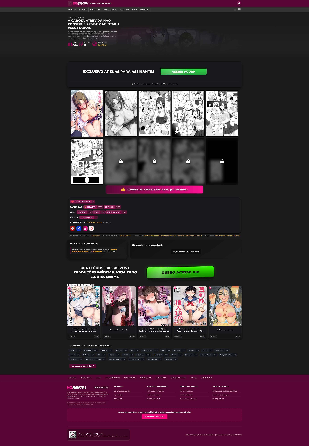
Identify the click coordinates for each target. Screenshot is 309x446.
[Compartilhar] (78, 228)
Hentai (93, 3)
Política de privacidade (155, 391)
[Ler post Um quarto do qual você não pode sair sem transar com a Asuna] (83, 306)
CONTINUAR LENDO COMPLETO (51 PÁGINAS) (157, 189)
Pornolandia (86, 378)
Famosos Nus (161, 378)
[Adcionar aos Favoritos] (91, 228)
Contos (100, 3)
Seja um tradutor (186, 391)
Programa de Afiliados (188, 398)
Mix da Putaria (130, 378)
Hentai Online (145, 378)
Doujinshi (112, 207)
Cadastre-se (96, 251)
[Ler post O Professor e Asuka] (225, 306)
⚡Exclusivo (93, 207)
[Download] (85, 228)
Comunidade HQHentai (122, 391)
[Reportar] (72, 228)
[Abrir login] (239, 3)
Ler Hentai (72, 378)
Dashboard (118, 398)
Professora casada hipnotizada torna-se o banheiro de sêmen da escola (173, 236)
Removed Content (153, 398)
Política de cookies (154, 395)
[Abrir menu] (70, 3)
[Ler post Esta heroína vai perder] (119, 306)
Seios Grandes (116, 212)
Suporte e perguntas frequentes (225, 391)
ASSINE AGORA (183, 71)
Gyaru (99, 212)
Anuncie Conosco (186, 395)
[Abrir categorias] (239, 9)
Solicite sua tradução (221, 395)
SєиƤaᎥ (101, 45)
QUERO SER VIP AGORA (155, 417)
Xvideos (194, 378)
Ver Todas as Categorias (82, 366)
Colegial (84, 212)
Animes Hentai (207, 378)
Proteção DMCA (218, 398)
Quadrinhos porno (178, 378)
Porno (98, 378)
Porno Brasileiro (113, 378)
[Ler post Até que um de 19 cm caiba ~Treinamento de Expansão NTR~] (190, 306)
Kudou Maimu (88, 217)
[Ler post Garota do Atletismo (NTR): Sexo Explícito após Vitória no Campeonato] (154, 306)
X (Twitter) (118, 395)
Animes (108, 3)
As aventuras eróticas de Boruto (227, 236)
